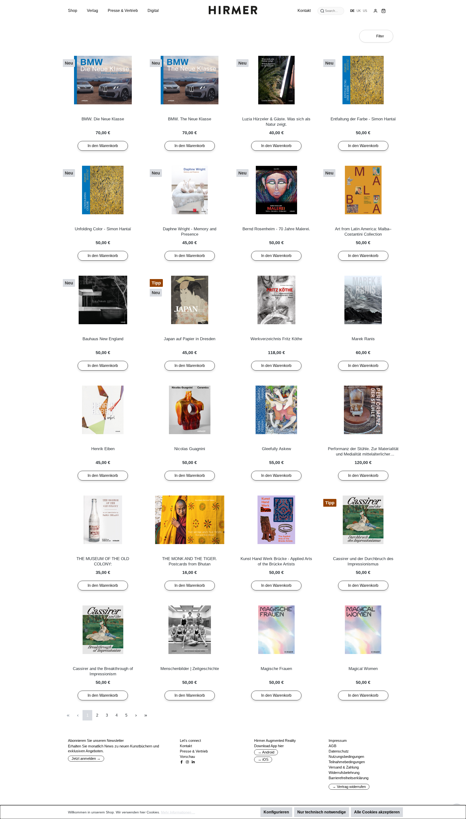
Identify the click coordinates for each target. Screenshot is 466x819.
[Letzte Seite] (145, 715)
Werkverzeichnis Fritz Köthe (276, 339)
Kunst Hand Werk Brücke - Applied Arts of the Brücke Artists (276, 561)
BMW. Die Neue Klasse (103, 119)
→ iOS (263, 759)
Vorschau (187, 756)
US (365, 11)
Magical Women (363, 668)
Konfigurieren (276, 812)
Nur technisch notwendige (321, 812)
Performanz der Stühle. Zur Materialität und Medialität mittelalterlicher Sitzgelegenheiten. (363, 452)
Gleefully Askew (276, 449)
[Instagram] (187, 762)
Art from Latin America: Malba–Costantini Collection (363, 232)
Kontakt (186, 746)
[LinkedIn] (193, 762)
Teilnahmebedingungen (347, 762)
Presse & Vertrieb (194, 751)
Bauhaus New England (103, 339)
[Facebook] (181, 762)
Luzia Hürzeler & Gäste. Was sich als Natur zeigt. (276, 122)
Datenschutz (339, 751)
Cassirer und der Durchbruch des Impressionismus (363, 561)
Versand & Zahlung (344, 767)
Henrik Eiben (103, 449)
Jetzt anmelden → (86, 758)
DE (352, 11)
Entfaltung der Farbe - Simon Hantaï (363, 119)
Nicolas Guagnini (189, 449)
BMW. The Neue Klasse (189, 119)
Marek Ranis (363, 339)
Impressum (338, 740)
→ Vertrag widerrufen (349, 787)
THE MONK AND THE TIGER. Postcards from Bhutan (189, 561)
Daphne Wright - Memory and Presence (189, 232)
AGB (332, 746)
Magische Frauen (276, 668)
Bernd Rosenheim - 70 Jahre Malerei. (276, 229)
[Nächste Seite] (136, 715)
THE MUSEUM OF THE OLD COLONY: (102, 561)
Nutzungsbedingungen (346, 756)
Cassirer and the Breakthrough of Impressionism (103, 671)
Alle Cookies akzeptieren (377, 812)
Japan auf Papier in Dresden (189, 339)
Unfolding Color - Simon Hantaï (103, 229)
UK (359, 11)
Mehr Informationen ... (178, 812)
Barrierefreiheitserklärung (348, 778)
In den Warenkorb (103, 146)
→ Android (266, 752)
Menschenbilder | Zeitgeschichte (189, 668)
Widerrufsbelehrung (344, 772)
